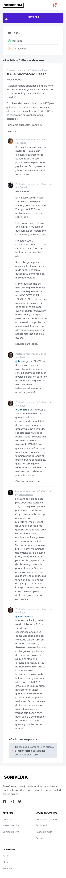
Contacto (41, 838)
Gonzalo (24, 187)
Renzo (23, 142)
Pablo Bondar (26, 494)
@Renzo (20, 361)
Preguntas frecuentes (48, 819)
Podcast (7, 868)
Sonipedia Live (11, 831)
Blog (5, 862)
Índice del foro (10, 59)
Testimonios (43, 825)
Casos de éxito (44, 831)
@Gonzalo (21, 409)
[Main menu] (61, 5)
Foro (5, 855)
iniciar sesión (24, 750)
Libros (6, 838)
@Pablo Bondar (24, 616)
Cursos (7, 819)
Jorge (45, 70)
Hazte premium (11, 825)
